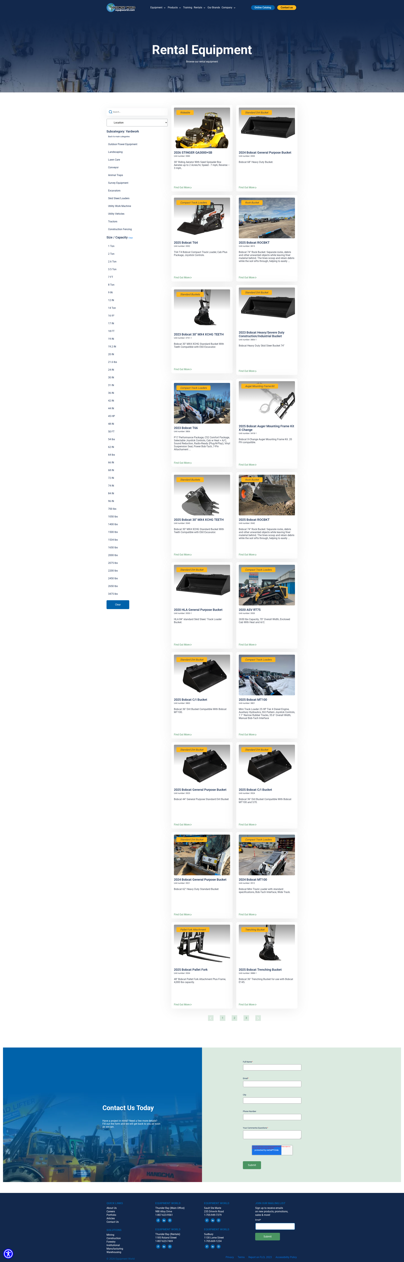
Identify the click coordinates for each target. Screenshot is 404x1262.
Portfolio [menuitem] (111, 1214)
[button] (122, 7)
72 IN (111, 477)
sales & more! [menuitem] (262, 1214)
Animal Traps (115, 175)
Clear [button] (130, 238)
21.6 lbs (112, 362)
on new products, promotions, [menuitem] (271, 1211)
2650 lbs (113, 586)
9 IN (110, 292)
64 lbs (111, 454)
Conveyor (113, 167)
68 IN (111, 470)
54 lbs (111, 439)
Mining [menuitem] (110, 1234)
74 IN (111, 485)
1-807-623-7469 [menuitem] (164, 1241)
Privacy (230, 1257)
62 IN (111, 447)
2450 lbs (113, 578)
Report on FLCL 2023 (260, 1257)
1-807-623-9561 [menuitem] (164, 1214)
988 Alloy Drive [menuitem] (163, 1211)
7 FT (110, 277)
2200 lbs (113, 570)
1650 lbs (113, 547)
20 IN (111, 354)
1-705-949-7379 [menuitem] (213, 1214)
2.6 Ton (112, 261)
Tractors (112, 221)
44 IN (111, 408)
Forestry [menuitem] (111, 1241)
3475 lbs (113, 593)
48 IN (111, 423)
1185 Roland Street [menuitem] (166, 1237)
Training (187, 7)
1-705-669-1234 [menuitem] (213, 1241)
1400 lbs (113, 524)
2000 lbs (113, 555)
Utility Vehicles (116, 213)
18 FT (111, 331)
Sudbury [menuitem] (208, 1234)
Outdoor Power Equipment (122, 144)
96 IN (111, 501)
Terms (241, 1257)
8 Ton (111, 284)
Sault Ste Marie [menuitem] (212, 1207)
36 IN (111, 392)
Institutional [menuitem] (113, 1245)
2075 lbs (113, 562)
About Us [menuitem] (112, 1207)
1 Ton (111, 246)
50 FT (111, 431)
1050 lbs (113, 516)
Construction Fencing (120, 229)
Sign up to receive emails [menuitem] (269, 1207)
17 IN (111, 323)
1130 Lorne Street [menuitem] (214, 1237)
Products (173, 7)
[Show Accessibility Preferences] (8, 1254)
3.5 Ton (112, 269)
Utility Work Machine (119, 206)
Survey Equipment (118, 182)
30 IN (111, 377)
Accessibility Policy (286, 1257)
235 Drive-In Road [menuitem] (214, 1211)
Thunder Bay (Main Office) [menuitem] (170, 1207)
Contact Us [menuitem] (113, 1221)
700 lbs (112, 508)
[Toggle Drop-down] (164, 7)
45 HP (111, 416)
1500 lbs (113, 532)
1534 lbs (113, 539)
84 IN (111, 493)
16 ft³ (111, 315)
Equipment (156, 7)
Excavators (114, 190)
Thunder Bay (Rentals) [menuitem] (167, 1234)
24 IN (111, 369)
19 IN (111, 338)
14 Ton (112, 307)
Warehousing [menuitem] (114, 1252)
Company (227, 7)
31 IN (111, 385)
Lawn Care (114, 159)
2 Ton (111, 253)
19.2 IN (112, 346)
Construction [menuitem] (114, 1238)
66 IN (111, 462)
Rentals (198, 7)
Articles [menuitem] (111, 1218)
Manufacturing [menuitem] (115, 1248)
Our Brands (214, 7)
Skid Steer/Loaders (118, 198)
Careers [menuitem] (111, 1211)
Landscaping (115, 151)
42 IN (111, 400)
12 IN (111, 300)
